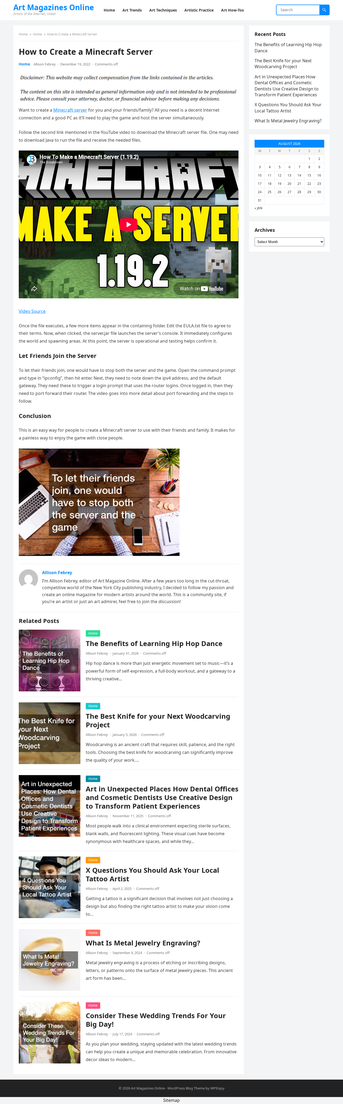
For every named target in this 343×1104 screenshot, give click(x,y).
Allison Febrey (44, 64)
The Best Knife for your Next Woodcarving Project (158, 720)
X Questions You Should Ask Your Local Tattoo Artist (152, 874)
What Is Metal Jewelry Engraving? (143, 943)
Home (23, 34)
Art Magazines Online (53, 7)
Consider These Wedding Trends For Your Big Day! (156, 1020)
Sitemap (171, 1100)
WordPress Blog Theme (186, 1088)
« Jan (258, 208)
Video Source (32, 311)
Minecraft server (70, 110)
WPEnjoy (217, 1088)
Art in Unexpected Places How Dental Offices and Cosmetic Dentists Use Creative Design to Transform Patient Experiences (162, 797)
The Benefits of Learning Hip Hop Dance (154, 643)
